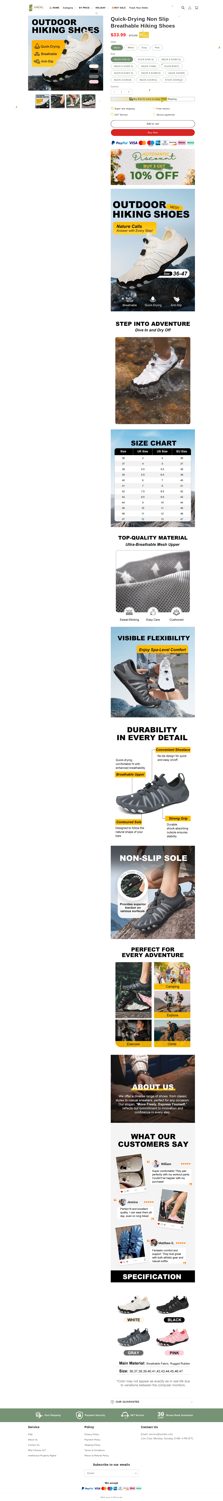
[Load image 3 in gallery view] (73, 101)
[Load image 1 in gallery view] (42, 101)
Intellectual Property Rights (42, 1455)
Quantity (115, 86)
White (131, 47)
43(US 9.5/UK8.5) (151, 73)
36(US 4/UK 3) (122, 59)
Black (117, 47)
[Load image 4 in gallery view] (88, 101)
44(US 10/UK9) (176, 73)
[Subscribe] (135, 1473)
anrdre (120, 1497)
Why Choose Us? (37, 1450)
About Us (33, 1439)
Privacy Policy (91, 1434)
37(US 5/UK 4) (146, 59)
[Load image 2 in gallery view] (58, 101)
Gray (144, 47)
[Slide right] (99, 101)
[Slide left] (31, 101)
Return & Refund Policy (96, 1455)
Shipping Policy (92, 1445)
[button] (69, 8)
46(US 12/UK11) (148, 80)
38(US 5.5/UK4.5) (171, 59)
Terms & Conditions (94, 1450)
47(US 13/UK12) (174, 80)
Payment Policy (92, 1439)
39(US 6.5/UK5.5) (123, 66)
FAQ (30, 1434)
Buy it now (153, 132)
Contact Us (34, 1445)
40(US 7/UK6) (148, 66)
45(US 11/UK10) (123, 80)
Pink (157, 47)
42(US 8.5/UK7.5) (123, 73)
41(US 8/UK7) (171, 66)
